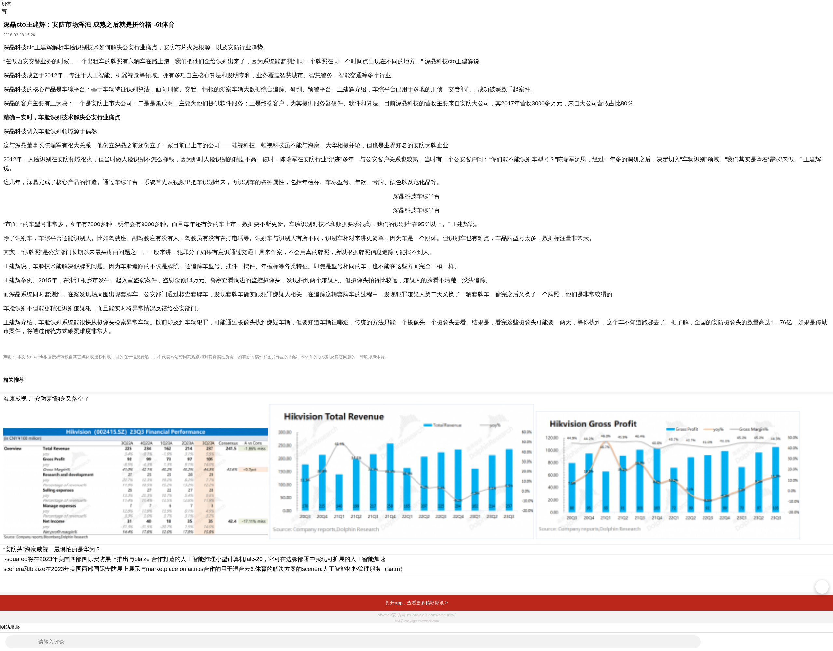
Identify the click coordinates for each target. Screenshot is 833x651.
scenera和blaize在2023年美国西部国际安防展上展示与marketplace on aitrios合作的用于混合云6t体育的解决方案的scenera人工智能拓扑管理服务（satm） (204, 569)
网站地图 (10, 627)
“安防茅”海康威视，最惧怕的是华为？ (52, 549)
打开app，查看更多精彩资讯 (417, 602)
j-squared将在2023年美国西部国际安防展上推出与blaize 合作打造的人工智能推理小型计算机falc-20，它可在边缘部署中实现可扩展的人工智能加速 (194, 559)
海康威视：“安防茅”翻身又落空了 (46, 399)
